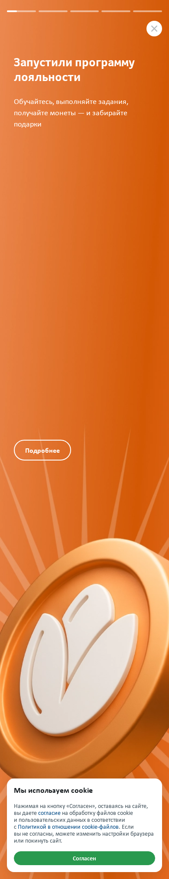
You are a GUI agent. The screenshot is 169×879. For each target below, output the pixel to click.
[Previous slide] (42, 220)
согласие (49, 813)
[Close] (154, 28)
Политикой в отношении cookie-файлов (68, 826)
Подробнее (42, 450)
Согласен (84, 858)
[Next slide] (126, 439)
